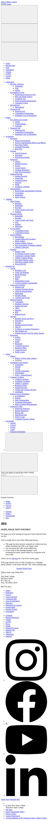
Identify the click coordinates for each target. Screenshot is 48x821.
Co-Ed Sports (15, 229)
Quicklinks (10, 421)
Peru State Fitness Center (24, 260)
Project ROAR (20, 264)
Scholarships (19, 373)
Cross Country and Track (24, 210)
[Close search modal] (19, 462)
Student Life (10, 266)
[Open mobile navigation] (19, 14)
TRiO (17, 308)
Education (18, 155)
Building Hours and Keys (24, 319)
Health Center (20, 252)
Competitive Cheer (22, 231)
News (8, 624)
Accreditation (20, 396)
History (13, 356)
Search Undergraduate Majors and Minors (30, 143)
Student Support (16, 300)
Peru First (18, 149)
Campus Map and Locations (25, 239)
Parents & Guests (12, 628)
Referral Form (20, 314)
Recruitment (19, 237)
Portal (8, 78)
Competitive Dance (22, 233)
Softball (18, 224)
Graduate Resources (22, 170)
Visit (7, 68)
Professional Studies (22, 157)
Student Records (16, 174)
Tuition (8, 514)
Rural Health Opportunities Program (28, 191)
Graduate (18, 126)
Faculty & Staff (11, 609)
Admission (19, 86)
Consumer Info (11, 599)
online (8, 501)
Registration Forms (17, 92)
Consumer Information (23, 402)
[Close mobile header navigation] (19, 51)
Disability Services (22, 304)
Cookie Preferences (13, 816)
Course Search (20, 168)
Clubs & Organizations (23, 291)
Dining (17, 277)
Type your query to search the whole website (17, 473)
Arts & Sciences (21, 153)
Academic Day (20, 99)
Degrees (9, 512)
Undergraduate (20, 124)
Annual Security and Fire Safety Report (29, 333)
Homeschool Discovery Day (25, 95)
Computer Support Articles (25, 419)
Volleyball (18, 226)
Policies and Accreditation (19, 394)
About (8, 354)
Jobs (7, 518)
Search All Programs (22, 141)
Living (12, 268)
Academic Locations (22, 381)
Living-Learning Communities (26, 283)
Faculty (17, 166)
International (14, 105)
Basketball (19, 206)
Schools (13, 151)
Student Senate (20, 296)
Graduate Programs (22, 147)
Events (12, 427)
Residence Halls (21, 386)
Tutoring (18, 310)
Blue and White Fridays (23, 97)
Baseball (18, 203)
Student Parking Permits (24, 325)
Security (13, 316)
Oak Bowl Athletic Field (24, 262)
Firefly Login (20, 352)
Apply (8, 63)
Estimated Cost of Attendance (26, 116)
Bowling (18, 208)
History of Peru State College (25, 358)
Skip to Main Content (9, 2)
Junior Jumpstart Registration (25, 101)
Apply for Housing (22, 273)
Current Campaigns (22, 371)
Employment (10, 607)
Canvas (8, 76)
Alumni (8, 72)
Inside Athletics (16, 235)
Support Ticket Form (24, 568)
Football (18, 212)
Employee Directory (22, 409)
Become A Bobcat (17, 84)
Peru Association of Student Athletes (28, 245)
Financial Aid (15, 109)
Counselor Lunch (21, 103)
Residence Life (20, 270)
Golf (16, 222)
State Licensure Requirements (26, 404)
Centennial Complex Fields (25, 256)
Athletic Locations (21, 383)
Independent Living (22, 281)
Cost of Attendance (13, 601)
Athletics (9, 199)
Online (17, 90)
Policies (18, 398)
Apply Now (5, 799)
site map (15, 558)
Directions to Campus (14, 605)
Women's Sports (16, 214)
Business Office (21, 348)
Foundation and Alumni (19, 363)
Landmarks (19, 392)
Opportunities (15, 189)
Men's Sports (15, 201)
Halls (17, 279)
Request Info (10, 66)
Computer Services (22, 346)
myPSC (8, 74)
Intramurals (19, 293)
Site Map (9, 810)
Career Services (20, 350)
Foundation (10, 70)
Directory (9, 603)
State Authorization (22, 400)
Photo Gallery (20, 241)
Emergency (19, 321)
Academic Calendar (22, 187)
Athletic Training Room (23, 258)
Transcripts (19, 178)
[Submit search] (19, 485)
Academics (10, 136)
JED (16, 312)
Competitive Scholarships (24, 113)
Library (17, 162)
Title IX (18, 327)
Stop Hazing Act (21, 331)
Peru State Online (21, 145)
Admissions (10, 82)
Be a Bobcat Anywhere (18, 120)
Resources (14, 159)
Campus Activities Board (24, 289)
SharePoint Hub (21, 415)
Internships (19, 195)
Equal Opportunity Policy (15, 812)
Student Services (21, 164)
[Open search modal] (19, 33)
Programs (13, 139)
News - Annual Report (23, 375)
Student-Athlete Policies (24, 243)
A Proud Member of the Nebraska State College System (26, 818)
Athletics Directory (22, 247)
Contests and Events (22, 298)
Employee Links (16, 406)
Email (17, 342)
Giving (17, 369)
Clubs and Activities (17, 285)
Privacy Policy (11, 814)
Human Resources (21, 411)
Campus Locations (17, 377)
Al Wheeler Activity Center (25, 254)
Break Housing (20, 275)
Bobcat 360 (19, 413)
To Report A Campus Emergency (27, 329)
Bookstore (18, 344)
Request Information (17, 432)
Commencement (21, 180)
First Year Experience (23, 172)
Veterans (18, 183)
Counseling (19, 302)
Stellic (17, 185)
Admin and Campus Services (25, 390)
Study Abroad (20, 197)
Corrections (19, 193)
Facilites (13, 249)
